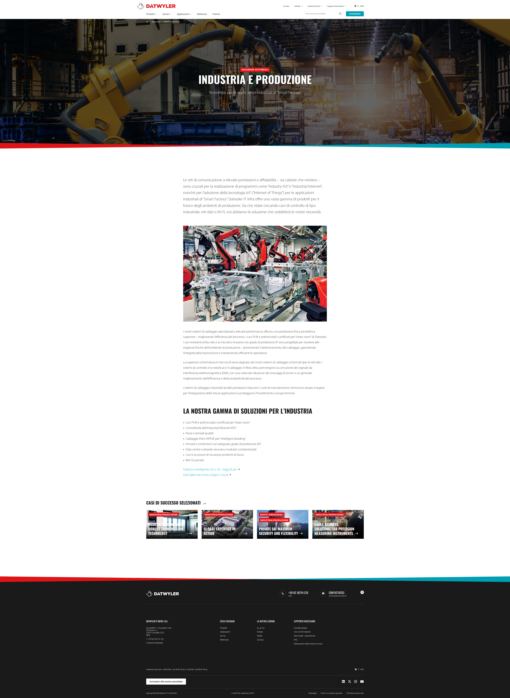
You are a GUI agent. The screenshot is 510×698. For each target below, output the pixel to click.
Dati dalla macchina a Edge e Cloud (205, 475)
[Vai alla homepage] (156, 4)
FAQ (295, 639)
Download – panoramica (304, 635)
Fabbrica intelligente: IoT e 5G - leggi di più (210, 469)
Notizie (260, 631)
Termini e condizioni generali (331, 693)
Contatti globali (300, 628)
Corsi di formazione (302, 631)
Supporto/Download (335, 6)
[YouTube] (362, 682)
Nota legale (312, 693)
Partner (216, 14)
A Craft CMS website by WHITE (242, 693)
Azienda (297, 6)
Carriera (286, 6)
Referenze (202, 14)
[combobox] (323, 13)
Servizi (165, 14)
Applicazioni (183, 14)
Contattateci (355, 13)
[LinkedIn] (343, 682)
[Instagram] (355, 682)
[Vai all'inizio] (362, 592)
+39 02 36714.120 (155, 639)
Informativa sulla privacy (355, 693)
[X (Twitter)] (349, 682)
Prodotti (150, 14)
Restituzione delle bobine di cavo (308, 643)
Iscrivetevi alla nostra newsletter (166, 681)
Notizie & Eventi (314, 6)
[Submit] (340, 13)
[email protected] (155, 642)
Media (259, 635)
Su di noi (261, 628)
